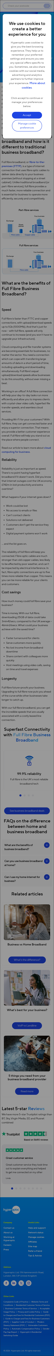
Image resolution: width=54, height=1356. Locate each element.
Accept (27, 115)
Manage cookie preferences (27, 125)
